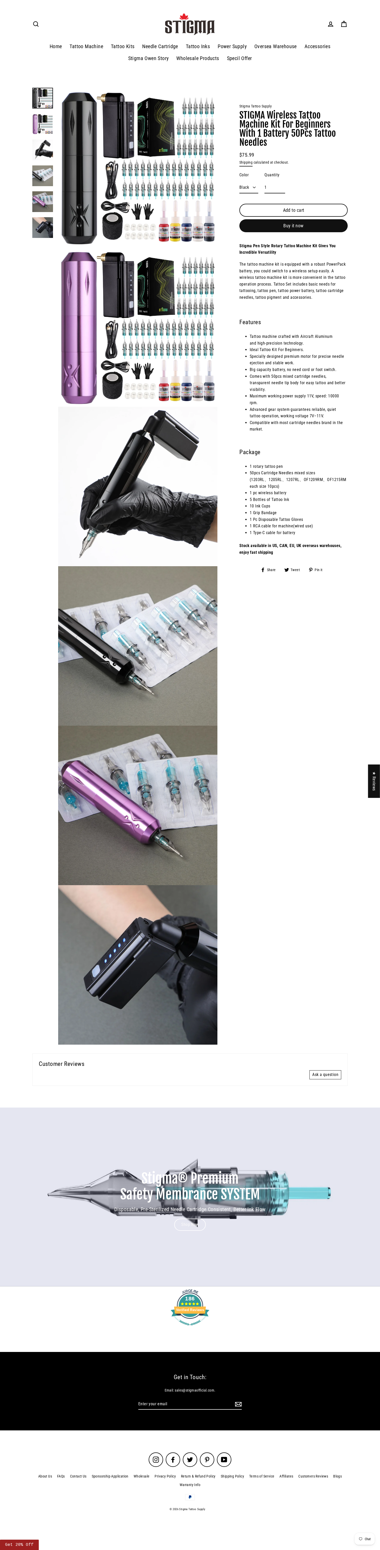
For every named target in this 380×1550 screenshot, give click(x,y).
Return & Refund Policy (198, 1476)
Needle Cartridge (160, 46)
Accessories (317, 46)
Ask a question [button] (325, 1074)
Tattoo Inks (198, 46)
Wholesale (142, 1476)
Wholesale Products (197, 58)
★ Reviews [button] (374, 781)
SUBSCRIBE (330, 1514)
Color (244, 174)
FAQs (61, 1476)
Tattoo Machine (86, 46)
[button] (103, 1501)
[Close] (371, 1438)
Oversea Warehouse (275, 46)
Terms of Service (261, 1476)
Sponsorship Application (110, 1476)
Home (56, 46)
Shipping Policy (232, 1476)
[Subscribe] (237, 1404)
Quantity (271, 174)
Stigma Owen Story (148, 58)
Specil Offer (239, 58)
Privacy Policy (165, 1476)
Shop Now (190, 1224)
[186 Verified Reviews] (190, 1328)
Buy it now (293, 225)
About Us (45, 1476)
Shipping (246, 162)
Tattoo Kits (122, 46)
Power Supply (232, 46)
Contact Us (78, 1476)
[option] (190, 1197)
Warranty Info (190, 1485)
